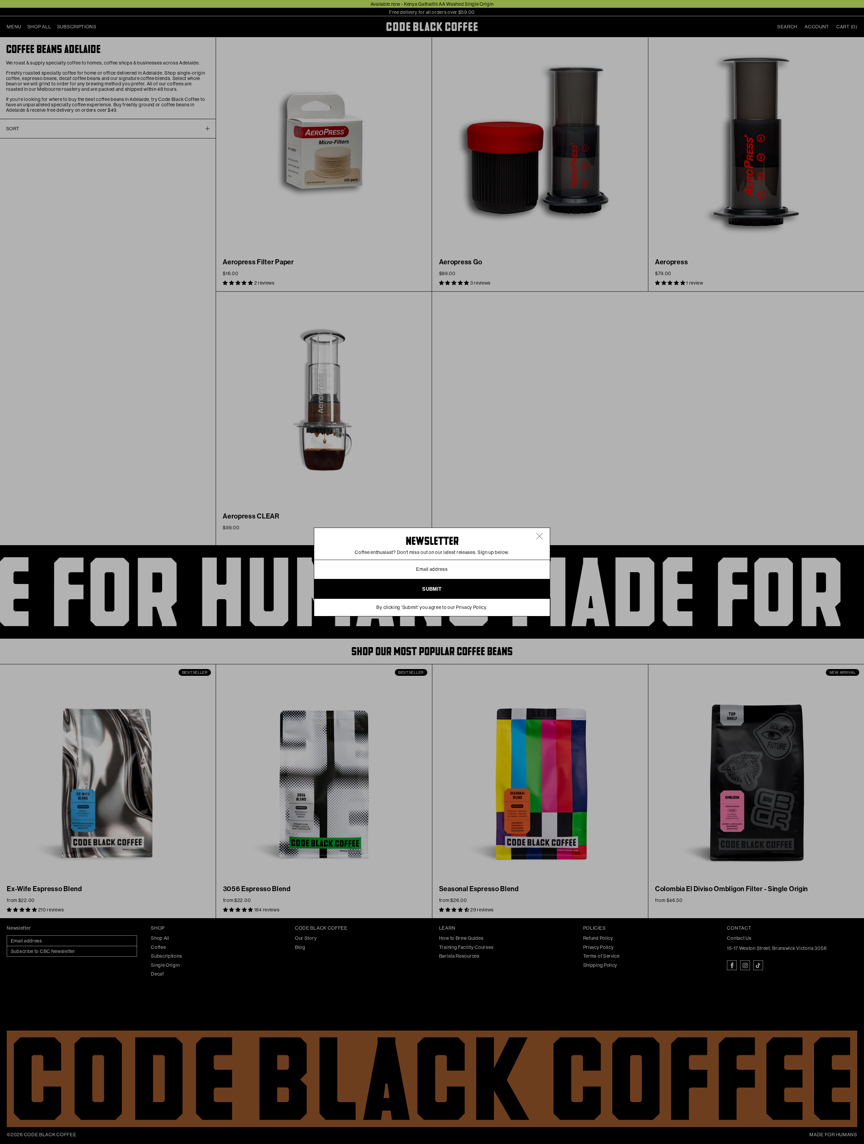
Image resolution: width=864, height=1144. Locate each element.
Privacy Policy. (472, 607)
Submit (431, 589)
